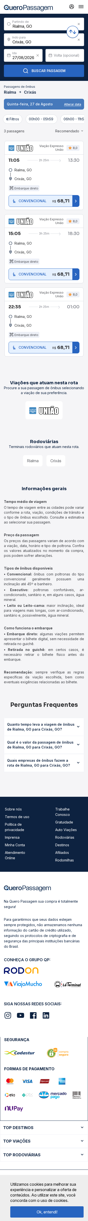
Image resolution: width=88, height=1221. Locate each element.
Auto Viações (66, 830)
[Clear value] (38, 55)
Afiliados (62, 852)
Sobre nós (13, 809)
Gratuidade (64, 822)
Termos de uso (17, 817)
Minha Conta (15, 845)
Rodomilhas (64, 860)
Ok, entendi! (47, 1211)
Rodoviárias (64, 837)
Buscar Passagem (49, 71)
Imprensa (12, 837)
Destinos (62, 845)
